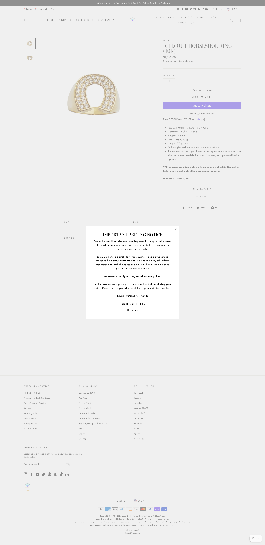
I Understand (132, 310)
